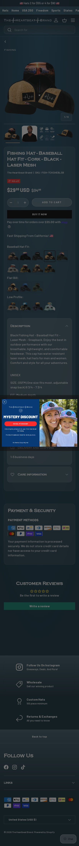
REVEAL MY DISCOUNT (20, 424)
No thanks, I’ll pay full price (20, 442)
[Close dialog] (4, 402)
